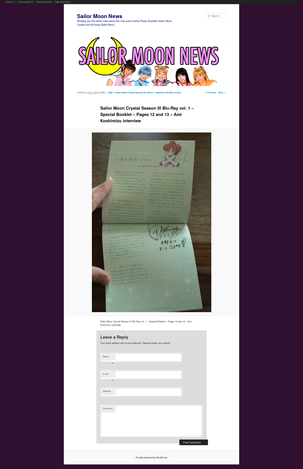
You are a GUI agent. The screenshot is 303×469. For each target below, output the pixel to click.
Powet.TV (10, 2)
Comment (108, 408)
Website (107, 391)
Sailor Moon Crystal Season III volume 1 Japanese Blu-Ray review (148, 92)
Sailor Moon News (63, 2)
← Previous (210, 92)
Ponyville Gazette (44, 2)
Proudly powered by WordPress (151, 457)
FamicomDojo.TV (25, 2)
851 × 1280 (107, 92)
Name (108, 357)
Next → (222, 92)
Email (108, 374)
